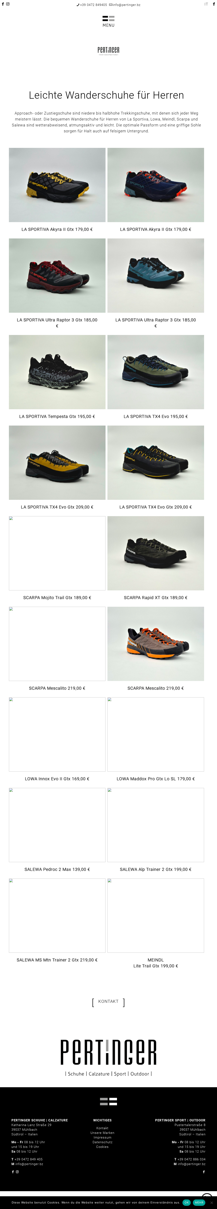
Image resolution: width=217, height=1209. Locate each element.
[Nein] (212, 1203)
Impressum (102, 1137)
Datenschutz (103, 1142)
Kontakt (102, 1128)
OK (187, 1202)
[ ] (108, 1002)
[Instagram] (17, 1172)
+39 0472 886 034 (192, 1159)
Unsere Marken (102, 1133)
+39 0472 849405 (93, 5)
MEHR (199, 1202)
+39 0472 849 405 (29, 1159)
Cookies (102, 1147)
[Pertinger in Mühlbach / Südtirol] (108, 51)
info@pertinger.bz (126, 5)
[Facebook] (13, 1172)
